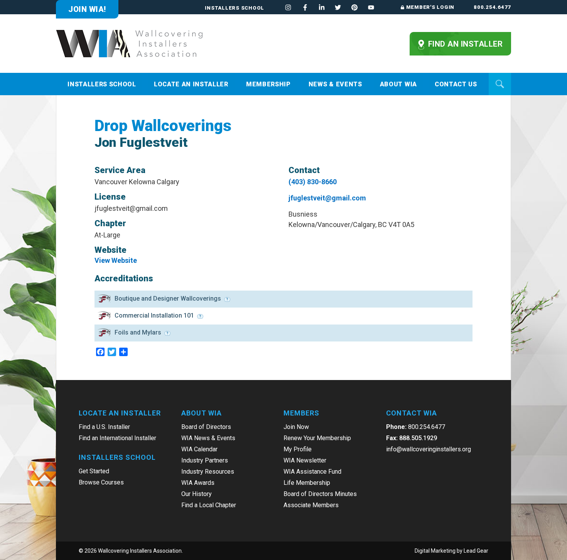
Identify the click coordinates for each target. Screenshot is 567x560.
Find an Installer (464, 44)
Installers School (234, 8)
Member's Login (430, 7)
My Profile (298, 449)
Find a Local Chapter (208, 505)
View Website (115, 260)
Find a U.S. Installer (104, 427)
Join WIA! (87, 9)
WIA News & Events (208, 438)
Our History (196, 494)
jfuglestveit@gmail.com (327, 198)
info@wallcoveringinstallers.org (428, 449)
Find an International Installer (117, 438)
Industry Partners (204, 460)
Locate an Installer (191, 84)
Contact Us (456, 84)
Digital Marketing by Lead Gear (451, 551)
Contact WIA (411, 413)
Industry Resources (207, 471)
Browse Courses (101, 482)
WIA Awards (197, 482)
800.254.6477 (492, 7)
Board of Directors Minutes (320, 494)
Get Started (94, 471)
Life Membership (307, 482)
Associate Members (311, 505)
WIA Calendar (199, 449)
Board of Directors (206, 427)
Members (301, 413)
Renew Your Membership (317, 438)
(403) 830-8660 (313, 182)
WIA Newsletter (305, 460)
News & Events (335, 84)
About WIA (398, 84)
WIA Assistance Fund (312, 471)
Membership (268, 84)
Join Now (296, 427)
